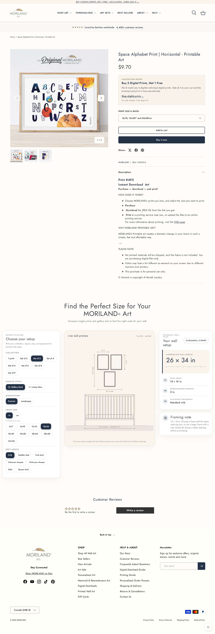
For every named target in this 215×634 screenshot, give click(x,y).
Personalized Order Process (134, 580)
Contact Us (125, 596)
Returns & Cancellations (132, 591)
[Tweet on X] (130, 150)
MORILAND (123, 162)
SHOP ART (62, 12)
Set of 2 (23, 358)
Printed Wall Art (86, 591)
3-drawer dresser (15, 462)
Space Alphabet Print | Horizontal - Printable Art (36, 37)
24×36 (11, 440)
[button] (203, 12)
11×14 (34, 426)
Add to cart (161, 130)
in (9, 415)
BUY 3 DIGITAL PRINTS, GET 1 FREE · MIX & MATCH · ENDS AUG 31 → (107, 1)
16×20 (23, 433)
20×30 (47, 433)
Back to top (106, 534)
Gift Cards (83, 596)
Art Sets (82, 569)
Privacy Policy (148, 620)
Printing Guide (128, 575)
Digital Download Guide (132, 569)
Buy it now (161, 139)
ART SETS (105, 12)
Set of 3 (37, 358)
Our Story (125, 553)
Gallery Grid (17, 387)
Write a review (135, 510)
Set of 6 (25, 365)
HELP (155, 12)
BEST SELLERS (125, 12)
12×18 (11, 433)
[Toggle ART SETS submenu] (112, 13)
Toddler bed (23, 455)
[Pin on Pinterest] (142, 150)
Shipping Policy (183, 620)
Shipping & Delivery (130, 586)
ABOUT (141, 12)
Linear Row (37, 387)
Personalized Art (86, 575)
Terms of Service (165, 620)
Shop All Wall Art (87, 553)
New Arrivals (84, 564)
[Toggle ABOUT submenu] (147, 13)
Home (12, 37)
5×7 (11, 426)
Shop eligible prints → (133, 96)
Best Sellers (84, 559)
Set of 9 (11, 372)
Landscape (26, 401)
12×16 (46, 426)
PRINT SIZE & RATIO (128, 111)
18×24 (35, 433)
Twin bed (39, 455)
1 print (11, 358)
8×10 (22, 426)
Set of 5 (11, 365)
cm (17, 415)
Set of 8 (38, 365)
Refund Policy (199, 620)
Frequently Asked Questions (135, 564)
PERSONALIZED (84, 12)
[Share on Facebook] (136, 150)
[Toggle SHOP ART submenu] (71, 13)
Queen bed (23, 469)
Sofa (10, 469)
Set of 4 (50, 358)
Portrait (11, 401)
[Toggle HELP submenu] (160, 13)
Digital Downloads (87, 586)
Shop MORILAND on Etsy (39, 573)
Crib (10, 455)
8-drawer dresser (37, 462)
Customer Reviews (129, 559)
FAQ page (179, 222)
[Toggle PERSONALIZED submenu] (95, 13)
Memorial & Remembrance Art (94, 580)
